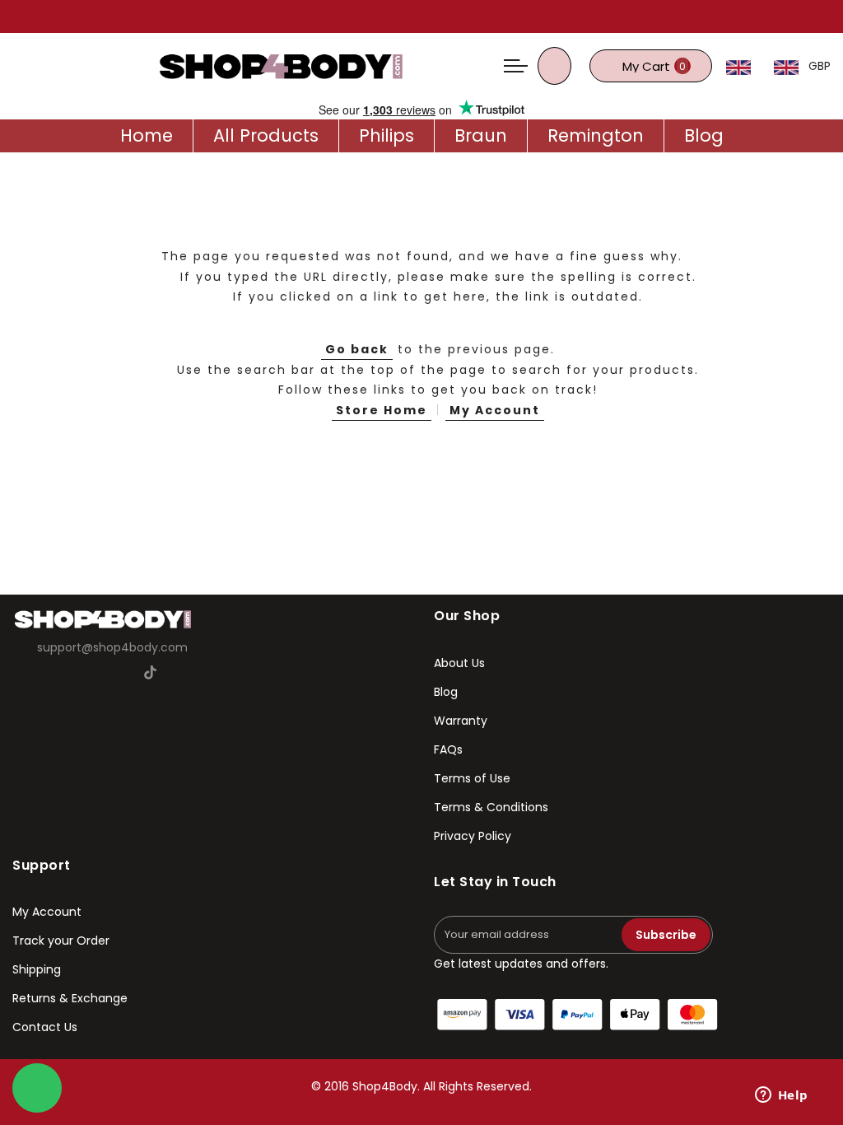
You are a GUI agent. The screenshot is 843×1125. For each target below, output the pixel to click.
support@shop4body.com (112, 647)
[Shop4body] (280, 65)
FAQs (448, 749)
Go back (357, 349)
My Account (494, 410)
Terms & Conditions (491, 807)
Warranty (460, 720)
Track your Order (60, 940)
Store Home (381, 410)
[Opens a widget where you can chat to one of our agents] (781, 1096)
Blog (446, 692)
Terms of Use (472, 778)
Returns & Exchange (70, 998)
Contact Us (44, 1027)
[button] (743, 66)
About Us (459, 663)
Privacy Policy (472, 836)
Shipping (36, 969)
